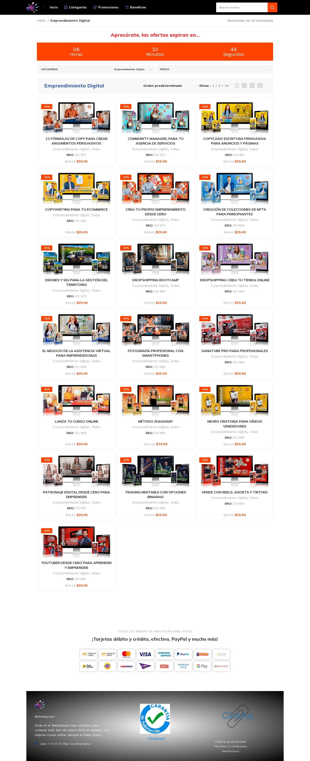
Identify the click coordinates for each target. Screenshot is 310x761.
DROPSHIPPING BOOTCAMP (155, 280)
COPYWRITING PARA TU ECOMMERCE (76, 209)
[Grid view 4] (260, 86)
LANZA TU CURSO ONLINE (76, 421)
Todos (95, 149)
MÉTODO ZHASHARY (155, 421)
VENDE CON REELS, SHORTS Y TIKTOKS (235, 492)
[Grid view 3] (252, 86)
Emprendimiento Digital (71, 149)
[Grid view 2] (244, 86)
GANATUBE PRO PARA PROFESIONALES (234, 351)
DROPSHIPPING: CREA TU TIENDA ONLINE (235, 280)
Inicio (42, 21)
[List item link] (230, 741)
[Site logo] (32, 7)
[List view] (237, 86)
